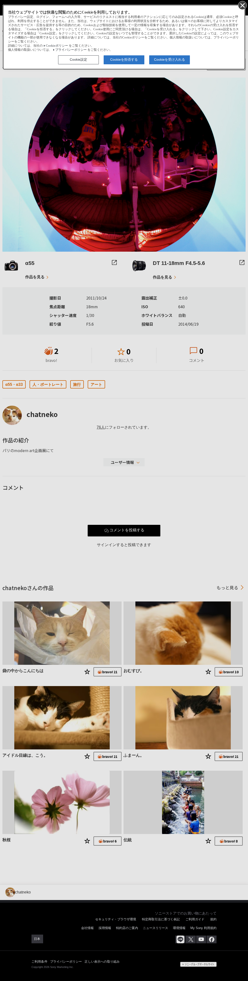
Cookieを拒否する (124, 59)
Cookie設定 (78, 59)
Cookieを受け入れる (169, 59)
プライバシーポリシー (71, 49)
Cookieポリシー (57, 45)
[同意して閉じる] (242, 5)
